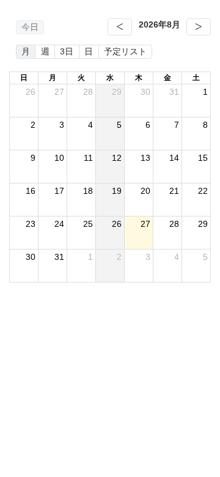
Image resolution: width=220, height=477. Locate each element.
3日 (66, 51)
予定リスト (125, 51)
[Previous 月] (120, 26)
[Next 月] (198, 26)
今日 (29, 27)
